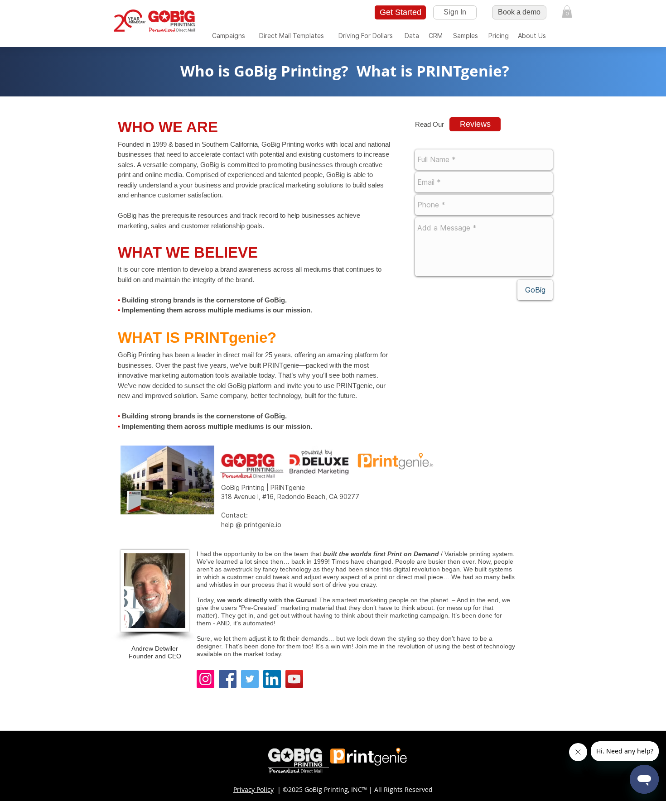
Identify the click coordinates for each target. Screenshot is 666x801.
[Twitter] (250, 679)
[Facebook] (227, 679)
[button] (567, 11)
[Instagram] (205, 679)
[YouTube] (294, 679)
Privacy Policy (253, 789)
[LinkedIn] (272, 679)
